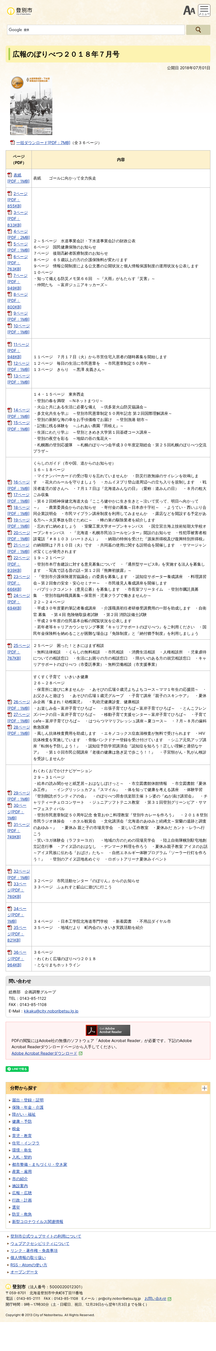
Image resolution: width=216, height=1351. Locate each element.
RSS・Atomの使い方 (28, 1264)
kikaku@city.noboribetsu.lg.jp (51, 1011)
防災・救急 (22, 1214)
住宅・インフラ (26, 1143)
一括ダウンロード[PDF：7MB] (43, 142)
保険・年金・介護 (28, 1107)
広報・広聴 (22, 1192)
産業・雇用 (22, 1171)
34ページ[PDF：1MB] (16, 915)
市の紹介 (20, 1178)
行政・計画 (22, 1200)
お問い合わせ (155, 1298)
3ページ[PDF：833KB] (17, 218)
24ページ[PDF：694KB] (18, 601)
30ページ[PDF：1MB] (16, 811)
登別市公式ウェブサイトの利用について (45, 1236)
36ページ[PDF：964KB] (16, 958)
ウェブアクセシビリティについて (39, 1243)
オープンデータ (24, 1271)
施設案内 (20, 1185)
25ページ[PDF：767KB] (18, 651)
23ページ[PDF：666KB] (18, 583)
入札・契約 (22, 1157)
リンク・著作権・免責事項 (34, 1250)
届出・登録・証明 (28, 1099)
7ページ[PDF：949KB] (17, 281)
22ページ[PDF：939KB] (18, 564)
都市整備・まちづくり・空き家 (39, 1164)
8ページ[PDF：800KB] (17, 300)
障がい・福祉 (24, 1114)
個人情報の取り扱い (28, 1257)
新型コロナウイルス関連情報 (37, 1221)
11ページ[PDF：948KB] (18, 350)
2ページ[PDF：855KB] (17, 200)
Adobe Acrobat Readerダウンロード (44, 1053)
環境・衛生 (22, 1150)
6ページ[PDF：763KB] (17, 263)
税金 (16, 1128)
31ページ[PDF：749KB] (18, 830)
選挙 (16, 1207)
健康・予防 (22, 1121)
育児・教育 (22, 1135)
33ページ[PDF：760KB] (16, 890)
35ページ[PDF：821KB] (16, 933)
